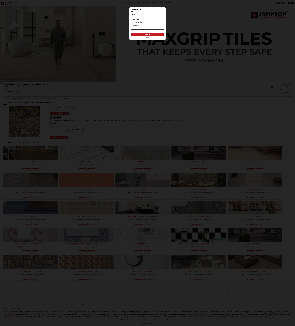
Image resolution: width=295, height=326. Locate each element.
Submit (147, 34)
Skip (147, 37)
